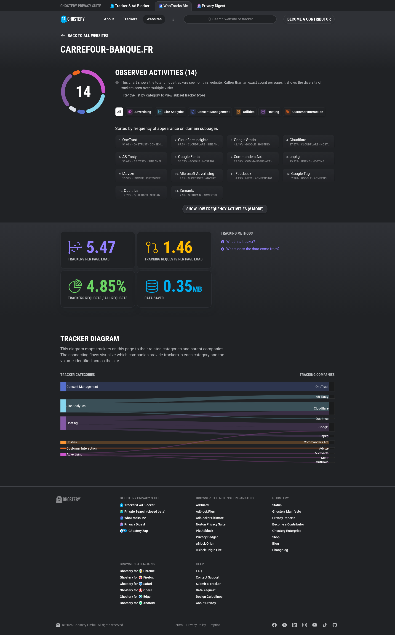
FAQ (199, 571)
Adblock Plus (205, 511)
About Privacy (206, 603)
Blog (275, 543)
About (109, 19)
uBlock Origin (205, 543)
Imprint (215, 625)
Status (277, 505)
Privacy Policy (196, 625)
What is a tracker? (240, 241)
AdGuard (202, 505)
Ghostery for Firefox (137, 577)
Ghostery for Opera (136, 590)
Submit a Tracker (208, 584)
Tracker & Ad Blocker (132, 6)
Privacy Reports (283, 518)
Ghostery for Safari (136, 584)
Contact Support (207, 577)
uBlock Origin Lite (209, 550)
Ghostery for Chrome (137, 571)
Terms (178, 625)
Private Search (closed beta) (144, 511)
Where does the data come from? (253, 249)
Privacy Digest (213, 6)
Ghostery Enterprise (286, 531)
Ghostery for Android (137, 603)
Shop (276, 537)
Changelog (280, 550)
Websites (154, 19)
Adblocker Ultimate (210, 518)
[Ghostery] (72, 19)
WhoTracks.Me (175, 6)
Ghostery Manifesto (286, 511)
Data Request (206, 590)
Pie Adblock (204, 531)
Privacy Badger (207, 537)
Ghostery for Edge (135, 596)
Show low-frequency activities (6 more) (225, 208)
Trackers (130, 19)
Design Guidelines (209, 596)
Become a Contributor (309, 19)
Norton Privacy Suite (211, 524)
